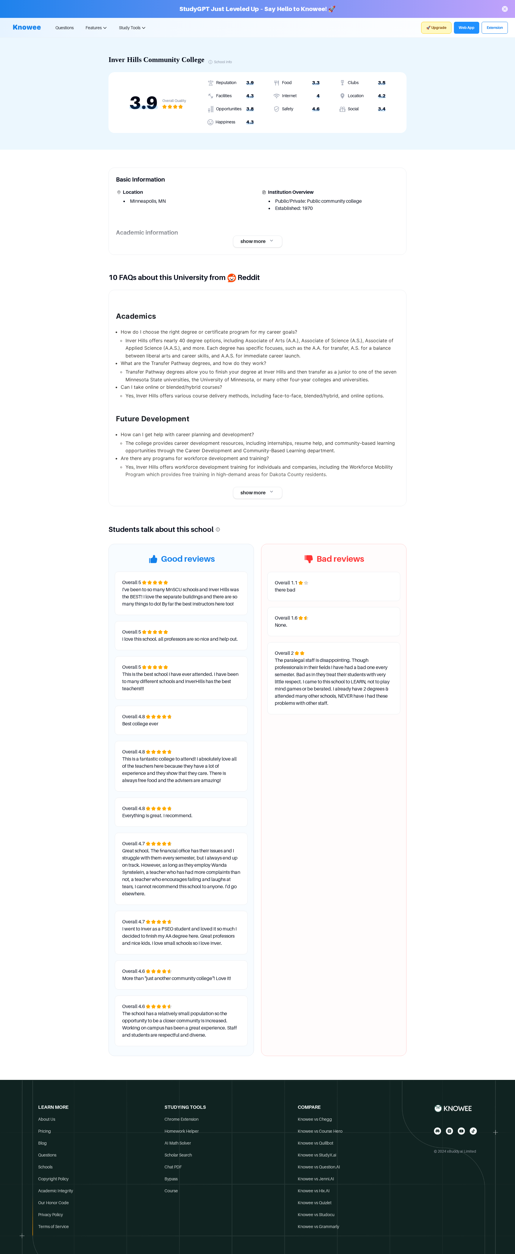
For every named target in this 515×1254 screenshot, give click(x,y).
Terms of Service (53, 1226)
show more (253, 241)
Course (171, 1190)
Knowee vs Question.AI (319, 1167)
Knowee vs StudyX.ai (317, 1155)
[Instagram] (449, 1131)
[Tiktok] (473, 1131)
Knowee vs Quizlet (314, 1202)
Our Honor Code (53, 1202)
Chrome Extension (181, 1119)
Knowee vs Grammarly (318, 1226)
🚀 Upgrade (436, 28)
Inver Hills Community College (156, 60)
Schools (45, 1167)
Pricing (44, 1131)
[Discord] (437, 1131)
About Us (46, 1119)
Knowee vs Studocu (316, 1214)
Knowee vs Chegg (315, 1119)
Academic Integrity (55, 1190)
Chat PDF (173, 1167)
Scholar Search (178, 1155)
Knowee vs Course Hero (320, 1131)
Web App (466, 28)
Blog (42, 1143)
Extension (495, 28)
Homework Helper (182, 1131)
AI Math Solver (178, 1143)
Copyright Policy (53, 1178)
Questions (64, 27)
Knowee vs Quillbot (315, 1143)
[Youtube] (461, 1131)
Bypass (171, 1178)
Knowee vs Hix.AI (314, 1190)
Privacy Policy (50, 1214)
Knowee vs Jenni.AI (316, 1178)
